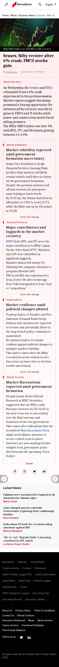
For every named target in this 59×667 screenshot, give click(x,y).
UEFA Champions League (15, 593)
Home (5, 15)
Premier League (42, 580)
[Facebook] (14, 471)
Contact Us (8, 615)
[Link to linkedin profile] (29, 637)
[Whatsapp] (24, 471)
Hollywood (40, 568)
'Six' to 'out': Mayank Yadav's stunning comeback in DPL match (27, 539)
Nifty (49, 88)
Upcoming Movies (12, 599)
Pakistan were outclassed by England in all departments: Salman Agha (28, 496)
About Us (7, 610)
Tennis (23, 586)
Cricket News (37, 562)
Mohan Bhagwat (12, 530)
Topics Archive (10, 625)
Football (27, 568)
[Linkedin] (44, 471)
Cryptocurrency (10, 568)
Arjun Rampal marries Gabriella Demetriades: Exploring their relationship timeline (28, 511)
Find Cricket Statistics (13, 630)
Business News (27, 15)
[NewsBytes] (22, 5)
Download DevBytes (33, 625)
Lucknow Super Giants (16, 544)
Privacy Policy (23, 610)
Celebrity (22, 562)
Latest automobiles (45, 574)
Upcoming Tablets (35, 599)
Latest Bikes (8, 580)
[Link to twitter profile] (21, 637)
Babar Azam (10, 501)
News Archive (45, 620)
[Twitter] (34, 471)
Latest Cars (24, 580)
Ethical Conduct (25, 615)
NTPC (33, 250)
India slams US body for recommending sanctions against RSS (27, 526)
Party (45, 430)
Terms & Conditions (44, 610)
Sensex (34, 88)
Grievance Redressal (13, 620)
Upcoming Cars (41, 593)
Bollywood (8, 562)
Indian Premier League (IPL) (17, 574)
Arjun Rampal (11, 517)
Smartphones (9, 586)
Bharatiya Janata (31, 430)
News (14, 15)
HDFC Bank (13, 241)
